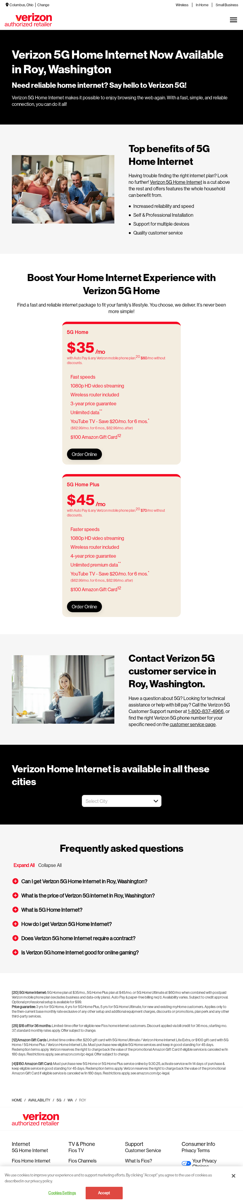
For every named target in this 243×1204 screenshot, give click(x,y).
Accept (104, 1192)
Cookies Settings (62, 1192)
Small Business (227, 5)
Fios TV (76, 1150)
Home (17, 1100)
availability (39, 1100)
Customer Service (143, 1150)
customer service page (193, 724)
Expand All (24, 865)
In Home (202, 5)
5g (59, 1100)
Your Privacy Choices (204, 1163)
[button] (156, 801)
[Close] (233, 1175)
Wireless (182, 5)
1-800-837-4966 (206, 711)
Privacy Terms (196, 1150)
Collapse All (50, 865)
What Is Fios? (138, 1160)
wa (70, 1100)
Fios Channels (82, 1160)
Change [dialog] (43, 5)
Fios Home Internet (31, 1160)
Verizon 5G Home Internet (176, 182)
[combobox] (115, 801)
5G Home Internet (30, 1150)
